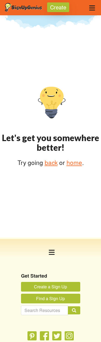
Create (58, 7)
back (51, 162)
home (74, 162)
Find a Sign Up (50, 298)
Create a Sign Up (50, 287)
